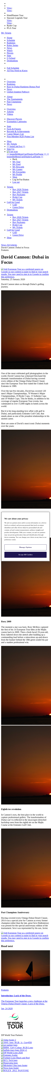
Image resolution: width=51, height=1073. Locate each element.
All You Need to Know (17, 70)
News (9, 48)
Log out (16, 182)
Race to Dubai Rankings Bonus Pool (23, 87)
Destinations (12, 60)
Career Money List (15, 134)
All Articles (12, 245)
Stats (9, 55)
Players (10, 53)
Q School (11, 58)
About (9, 96)
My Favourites (19, 172)
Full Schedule (13, 68)
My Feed (16, 164)
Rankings (11, 43)
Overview (11, 81)
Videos (10, 114)
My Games (17, 169)
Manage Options (25, 547)
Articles (10, 111)
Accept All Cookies (25, 554)
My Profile (17, 174)
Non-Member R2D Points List (20, 136)
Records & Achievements (18, 131)
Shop (14, 177)
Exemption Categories (17, 121)
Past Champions (14, 102)
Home (9, 38)
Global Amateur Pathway (18, 92)
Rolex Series (12, 45)
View (9, 8)
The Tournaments (15, 99)
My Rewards (18, 167)
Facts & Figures (14, 129)
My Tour (16, 162)
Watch (9, 50)
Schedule (11, 40)
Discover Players (14, 119)
